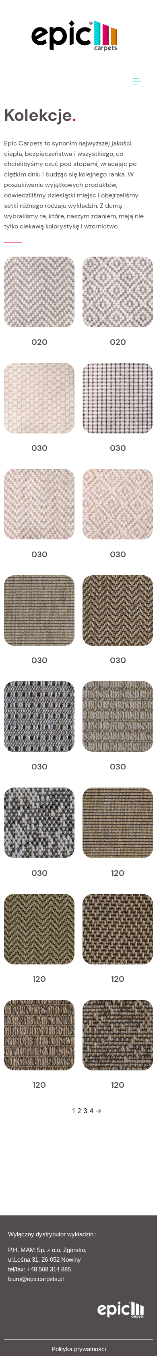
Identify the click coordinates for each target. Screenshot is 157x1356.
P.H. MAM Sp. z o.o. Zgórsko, (47, 1249)
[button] (137, 81)
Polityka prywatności (79, 1349)
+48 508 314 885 (49, 1269)
